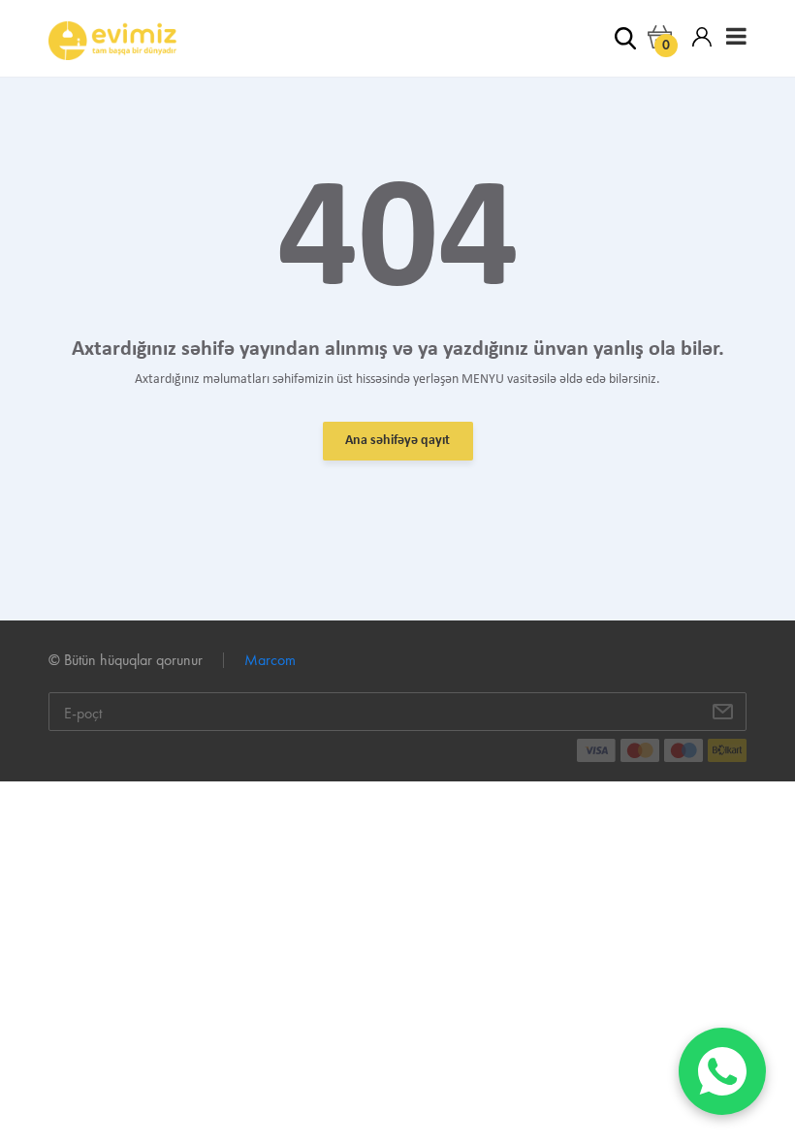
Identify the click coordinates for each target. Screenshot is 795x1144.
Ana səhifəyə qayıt (397, 440)
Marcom (270, 660)
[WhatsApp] (722, 1071)
